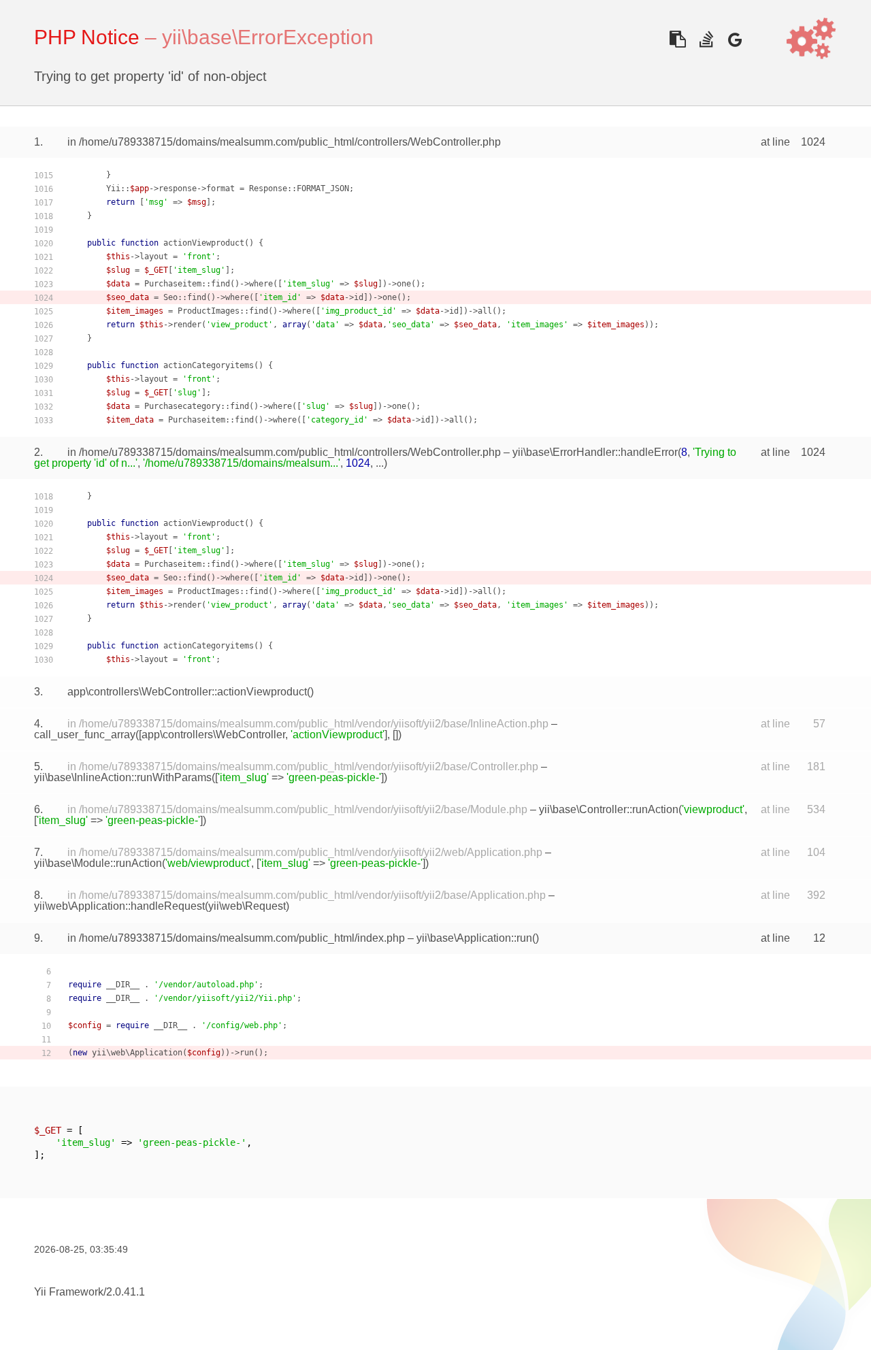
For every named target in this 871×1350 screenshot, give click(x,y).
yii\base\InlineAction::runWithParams (123, 777)
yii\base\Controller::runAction (608, 809)
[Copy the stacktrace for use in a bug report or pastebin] (677, 39)
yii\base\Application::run (474, 938)
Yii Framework (68, 1292)
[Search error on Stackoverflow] (706, 39)
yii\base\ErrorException (268, 37)
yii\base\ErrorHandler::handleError (595, 452)
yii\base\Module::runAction (98, 863)
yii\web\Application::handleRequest (119, 906)
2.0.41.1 (125, 1292)
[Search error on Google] (734, 39)
